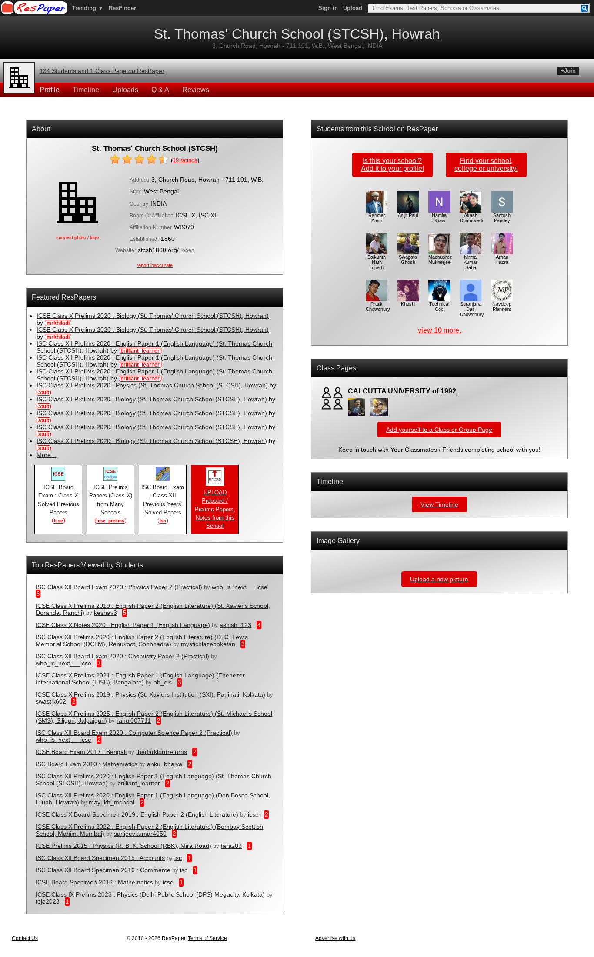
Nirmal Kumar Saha (470, 262)
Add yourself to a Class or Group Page (439, 429)
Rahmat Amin (376, 218)
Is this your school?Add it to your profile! (392, 164)
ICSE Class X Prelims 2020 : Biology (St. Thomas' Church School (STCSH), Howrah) (153, 315)
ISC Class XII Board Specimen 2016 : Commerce (103, 870)
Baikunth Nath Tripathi (376, 262)
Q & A (160, 89)
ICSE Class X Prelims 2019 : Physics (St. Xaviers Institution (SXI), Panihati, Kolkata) (150, 694)
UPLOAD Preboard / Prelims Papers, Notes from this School (215, 509)
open (188, 250)
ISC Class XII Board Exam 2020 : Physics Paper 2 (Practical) (119, 587)
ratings (185, 160)
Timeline (86, 89)
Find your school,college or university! (486, 164)
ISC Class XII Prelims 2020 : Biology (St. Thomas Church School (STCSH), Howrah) (152, 399)
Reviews (195, 89)
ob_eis (163, 682)
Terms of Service (207, 938)
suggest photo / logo (77, 237)
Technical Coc (439, 306)
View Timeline (439, 504)
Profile (50, 89)
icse (253, 814)
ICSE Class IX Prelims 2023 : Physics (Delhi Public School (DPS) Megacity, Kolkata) (150, 894)
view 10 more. (439, 330)
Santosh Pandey (502, 218)
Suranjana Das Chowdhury (472, 309)
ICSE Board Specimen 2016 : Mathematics (94, 882)
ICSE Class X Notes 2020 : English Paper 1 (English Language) (123, 624)
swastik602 (51, 701)
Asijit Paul (408, 215)
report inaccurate (155, 265)
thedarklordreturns (161, 751)
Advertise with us (335, 938)
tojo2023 (48, 901)
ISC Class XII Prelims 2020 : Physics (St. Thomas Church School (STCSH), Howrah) (152, 385)
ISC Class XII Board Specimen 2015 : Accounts (100, 857)
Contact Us (25, 938)
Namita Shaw (439, 218)
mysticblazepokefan (208, 643)
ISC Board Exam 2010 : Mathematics (86, 763)
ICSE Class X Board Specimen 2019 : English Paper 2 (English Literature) (137, 814)
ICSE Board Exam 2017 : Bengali (81, 751)
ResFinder (122, 8)
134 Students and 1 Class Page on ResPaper (102, 70)
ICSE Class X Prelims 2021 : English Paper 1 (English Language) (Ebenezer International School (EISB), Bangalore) (140, 679)
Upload (352, 8)
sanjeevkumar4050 (140, 833)
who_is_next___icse (239, 587)
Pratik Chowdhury (378, 306)
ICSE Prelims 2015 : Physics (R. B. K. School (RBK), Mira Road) (123, 845)
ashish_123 (235, 624)
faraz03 (231, 845)
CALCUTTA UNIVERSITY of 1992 (402, 391)
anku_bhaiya (164, 763)
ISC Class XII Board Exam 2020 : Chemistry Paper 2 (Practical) (122, 656)
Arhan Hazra (501, 259)
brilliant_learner (138, 783)
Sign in (328, 8)
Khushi (408, 304)
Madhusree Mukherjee (440, 259)
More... (46, 454)
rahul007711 (134, 720)
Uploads (125, 89)
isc (178, 857)
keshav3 (105, 612)
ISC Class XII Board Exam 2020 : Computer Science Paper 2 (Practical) (134, 732)
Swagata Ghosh (408, 259)
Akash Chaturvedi (471, 218)
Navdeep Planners (501, 306)
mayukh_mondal (111, 802)
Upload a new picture (439, 579)
